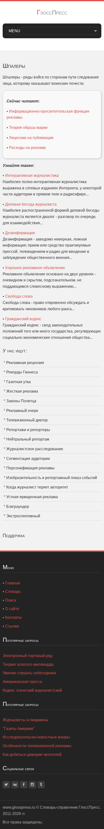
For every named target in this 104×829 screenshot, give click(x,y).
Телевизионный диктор (27, 420)
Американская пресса (22, 682)
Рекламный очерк (22, 411)
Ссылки (12, 626)
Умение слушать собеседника (29, 673)
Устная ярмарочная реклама (32, 497)
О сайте (12, 609)
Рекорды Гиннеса (22, 372)
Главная (12, 583)
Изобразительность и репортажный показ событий (51, 478)
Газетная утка (18, 382)
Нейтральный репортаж (27, 439)
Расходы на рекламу (27, 148)
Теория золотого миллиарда (28, 664)
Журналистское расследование (34, 449)
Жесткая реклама (22, 391)
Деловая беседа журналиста (31, 204)
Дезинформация (20, 233)
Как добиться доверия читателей (32, 754)
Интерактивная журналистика (32, 175)
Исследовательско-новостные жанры (36, 737)
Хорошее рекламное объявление (35, 268)
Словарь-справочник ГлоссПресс (70, 807)
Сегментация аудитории (28, 459)
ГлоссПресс (52, 12)
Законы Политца (21, 401)
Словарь (13, 591)
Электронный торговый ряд (27, 656)
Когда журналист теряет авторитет (37, 487)
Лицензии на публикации (31, 138)
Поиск (10, 600)
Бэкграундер (17, 506)
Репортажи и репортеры (28, 430)
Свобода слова (19, 296)
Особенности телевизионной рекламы (37, 746)
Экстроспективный (23, 516)
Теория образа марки (28, 127)
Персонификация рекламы (30, 468)
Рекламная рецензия (25, 363)
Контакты (13, 617)
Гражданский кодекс (23, 319)
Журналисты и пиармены (25, 720)
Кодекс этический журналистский (32, 690)
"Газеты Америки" (19, 729)
